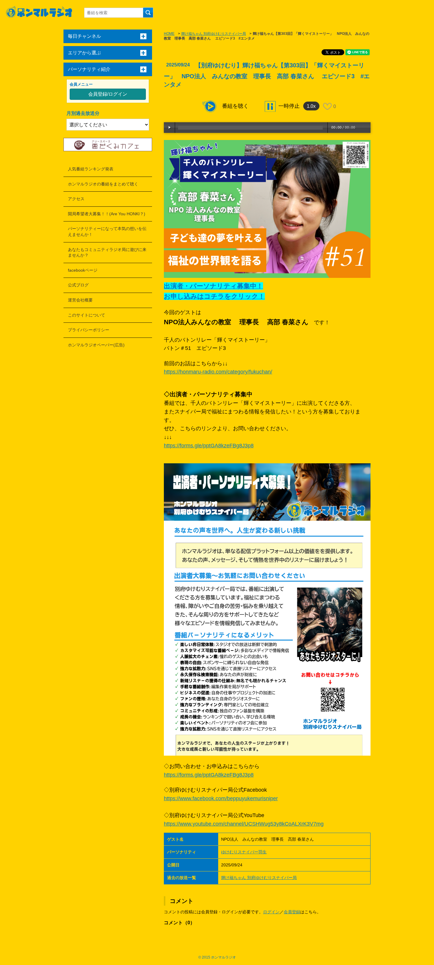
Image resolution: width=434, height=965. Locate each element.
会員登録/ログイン (107, 94)
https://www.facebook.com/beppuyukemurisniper (221, 798)
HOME (169, 34)
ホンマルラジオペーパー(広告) (96, 345)
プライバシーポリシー (88, 329)
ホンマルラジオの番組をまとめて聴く (103, 184)
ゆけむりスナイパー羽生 (244, 852)
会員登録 (292, 911)
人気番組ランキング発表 (90, 169)
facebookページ (82, 270)
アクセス (76, 198)
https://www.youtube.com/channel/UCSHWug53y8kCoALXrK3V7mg (244, 824)
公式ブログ (78, 285)
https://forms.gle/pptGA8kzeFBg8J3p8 (209, 446)
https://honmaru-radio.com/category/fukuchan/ (218, 372)
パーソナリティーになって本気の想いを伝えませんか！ (107, 231)
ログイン (271, 911)
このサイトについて (86, 315)
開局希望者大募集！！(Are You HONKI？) (106, 213)
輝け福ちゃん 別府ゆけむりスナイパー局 (213, 34)
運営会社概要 (80, 300)
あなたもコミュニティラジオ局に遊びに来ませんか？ (107, 252)
